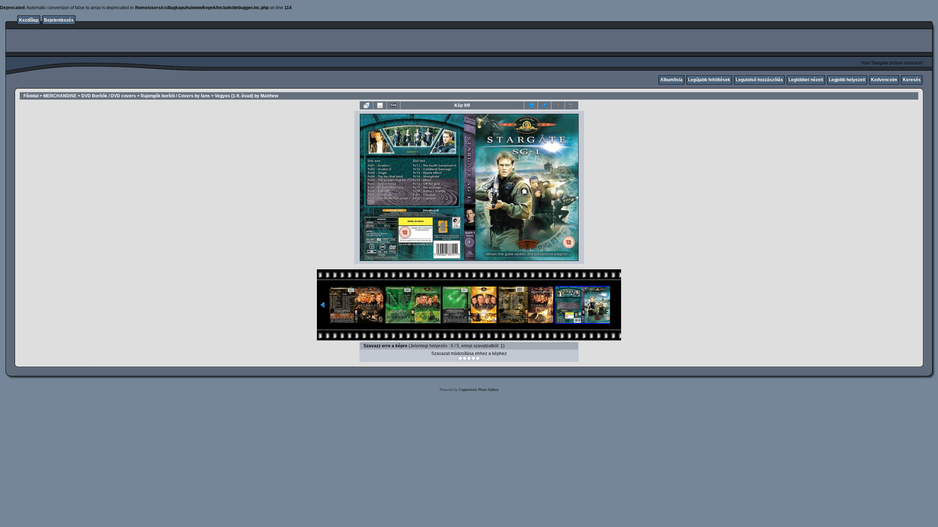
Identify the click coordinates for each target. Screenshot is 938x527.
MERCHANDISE (60, 95)
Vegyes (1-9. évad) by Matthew (246, 95)
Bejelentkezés (59, 20)
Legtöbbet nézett (806, 79)
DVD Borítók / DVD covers (108, 95)
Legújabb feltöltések (709, 79)
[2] (464, 358)
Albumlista (671, 79)
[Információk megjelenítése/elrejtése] (380, 105)
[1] (460, 358)
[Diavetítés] (393, 105)
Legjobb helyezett (847, 79)
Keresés (912, 79)
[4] (473, 358)
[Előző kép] (544, 105)
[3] (469, 358)
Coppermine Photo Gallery (479, 390)
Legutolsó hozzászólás (759, 79)
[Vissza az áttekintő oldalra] (366, 105)
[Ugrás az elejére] (531, 105)
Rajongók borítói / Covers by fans (175, 95)
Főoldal (30, 95)
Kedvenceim (884, 79)
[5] (478, 358)
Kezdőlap (28, 20)
